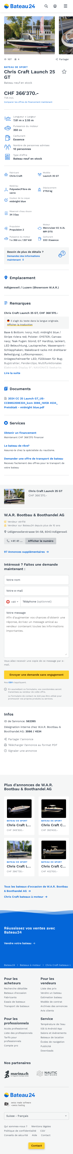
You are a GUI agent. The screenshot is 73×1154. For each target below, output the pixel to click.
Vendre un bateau (51, 993)
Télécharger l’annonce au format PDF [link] (32, 745)
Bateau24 (9, 965)
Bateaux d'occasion (15, 993)
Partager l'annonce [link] (20, 739)
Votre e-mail (14, 590)
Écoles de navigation (53, 1041)
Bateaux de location (52, 1037)
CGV (10, 682)
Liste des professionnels (18, 1033)
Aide (34, 1135)
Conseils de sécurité (16, 1135)
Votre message (16, 612)
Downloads (47, 1050)
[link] (19, 815)
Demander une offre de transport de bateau (33, 458)
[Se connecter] (55, 5)
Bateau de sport (16, 67)
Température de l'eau (53, 1024)
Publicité (46, 1046)
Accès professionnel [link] (16, 1028)
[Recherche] (46, 6)
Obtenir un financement (20, 432)
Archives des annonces (54, 1006)
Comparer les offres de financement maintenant (28, 102)
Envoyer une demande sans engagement (36, 674)
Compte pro (11, 1045)
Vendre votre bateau (17, 943)
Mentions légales (41, 1126)
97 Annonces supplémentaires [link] (24, 551)
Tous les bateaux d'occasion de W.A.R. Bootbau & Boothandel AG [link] (36, 889)
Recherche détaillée (15, 988)
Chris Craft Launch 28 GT (27, 866)
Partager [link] (64, 59)
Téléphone (37, 601)
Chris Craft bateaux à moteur (23, 896)
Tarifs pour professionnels (12, 1039)
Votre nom (13, 579)
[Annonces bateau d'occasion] (19, 6)
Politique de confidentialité (20, 1130)
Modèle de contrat (51, 1001)
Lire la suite (12, 373)
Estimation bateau (51, 997)
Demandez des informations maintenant (23, 258)
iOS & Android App (51, 1028)
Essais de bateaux (14, 1001)
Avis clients (47, 1010)
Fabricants (10, 997)
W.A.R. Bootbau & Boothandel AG (34, 515)
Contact (36, 1145)
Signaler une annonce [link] (22, 750)
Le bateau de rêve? (16, 445)
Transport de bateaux (16, 1006)
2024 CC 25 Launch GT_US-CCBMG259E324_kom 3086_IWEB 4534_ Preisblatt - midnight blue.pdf (31, 403)
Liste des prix (48, 988)
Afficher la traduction (20, 324)
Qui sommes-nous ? (15, 1126)
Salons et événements (53, 1033)
